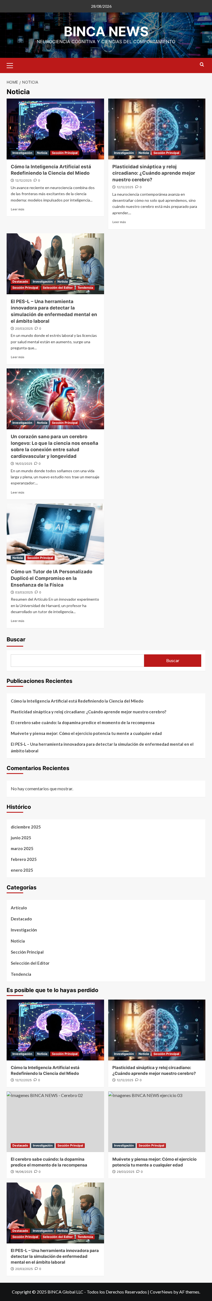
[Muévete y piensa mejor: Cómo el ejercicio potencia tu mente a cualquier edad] (157, 1121)
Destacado (20, 281)
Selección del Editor (58, 288)
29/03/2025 (125, 1172)
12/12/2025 (23, 180)
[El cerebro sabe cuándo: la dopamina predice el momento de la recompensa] (55, 1121)
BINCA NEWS (106, 31)
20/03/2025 (24, 329)
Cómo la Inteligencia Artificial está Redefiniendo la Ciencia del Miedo (77, 700)
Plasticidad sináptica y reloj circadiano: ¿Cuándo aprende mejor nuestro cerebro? (153, 173)
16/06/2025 (23, 1172)
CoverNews (161, 1291)
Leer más (17, 209)
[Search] (201, 64)
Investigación (22, 153)
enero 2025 (22, 870)
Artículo (19, 907)
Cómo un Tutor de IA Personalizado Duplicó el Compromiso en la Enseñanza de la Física (51, 578)
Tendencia (85, 288)
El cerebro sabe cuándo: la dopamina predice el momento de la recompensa (83, 722)
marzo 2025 (22, 848)
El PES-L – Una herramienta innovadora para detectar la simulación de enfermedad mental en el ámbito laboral (102, 747)
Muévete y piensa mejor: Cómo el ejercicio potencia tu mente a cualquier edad (86, 733)
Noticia (42, 153)
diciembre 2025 (26, 826)
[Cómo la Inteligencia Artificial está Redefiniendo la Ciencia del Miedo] (55, 129)
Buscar (16, 639)
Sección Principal (65, 153)
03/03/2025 (24, 592)
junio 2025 (21, 837)
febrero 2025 (24, 859)
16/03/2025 (23, 464)
